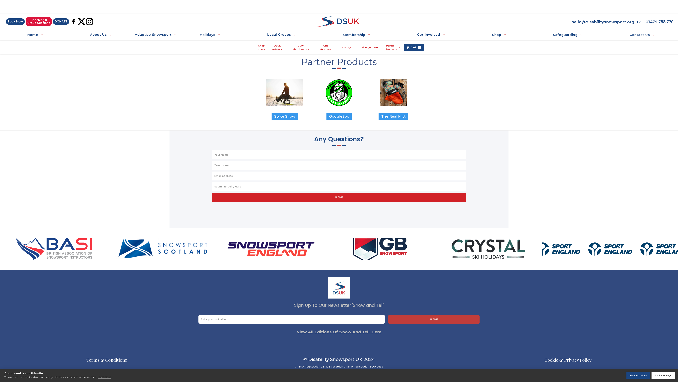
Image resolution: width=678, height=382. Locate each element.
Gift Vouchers (325, 47)
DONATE (61, 21)
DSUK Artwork (277, 47)
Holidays (207, 35)
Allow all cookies (638, 375)
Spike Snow (284, 116)
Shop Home (261, 47)
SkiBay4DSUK (369, 47)
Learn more (104, 377)
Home (32, 35)
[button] (35, 35)
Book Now (15, 21)
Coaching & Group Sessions (38, 21)
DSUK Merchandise (301, 47)
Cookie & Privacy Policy (568, 360)
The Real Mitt (393, 116)
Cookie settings (663, 375)
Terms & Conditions (107, 360)
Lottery (346, 47)
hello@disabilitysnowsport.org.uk (606, 22)
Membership (354, 35)
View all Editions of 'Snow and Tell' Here (339, 332)
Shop (496, 35)
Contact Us (640, 35)
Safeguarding (565, 35)
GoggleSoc (339, 116)
